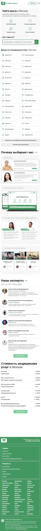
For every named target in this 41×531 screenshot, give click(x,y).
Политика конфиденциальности (12, 458)
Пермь (16, 509)
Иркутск (4, 509)
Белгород (5, 491)
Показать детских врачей (20, 144)
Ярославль (30, 513)
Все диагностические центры (11, 469)
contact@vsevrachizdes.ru (21, 528)
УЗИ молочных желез (7, 386)
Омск (16, 503)
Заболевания (6, 474)
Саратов (29, 483)
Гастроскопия (5, 373)
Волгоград (5, 499)
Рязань (17, 513)
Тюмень (29, 499)
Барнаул (4, 489)
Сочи (28, 489)
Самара (29, 481)
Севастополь (31, 485)
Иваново (4, 505)
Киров (16, 487)
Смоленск (30, 487)
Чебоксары (30, 507)
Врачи (4, 471)
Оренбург (17, 505)
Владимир (5, 497)
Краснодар (18, 489)
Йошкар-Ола (5, 511)
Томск (29, 495)
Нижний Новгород (20, 499)
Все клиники (6, 466)
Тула (28, 497)
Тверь (29, 493)
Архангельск (5, 485)
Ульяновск (30, 501)
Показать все (20, 411)
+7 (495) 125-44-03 (32, 441)
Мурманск (17, 497)
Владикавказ (6, 495)
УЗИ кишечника (5, 399)
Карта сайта (5, 456)
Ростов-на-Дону (19, 511)
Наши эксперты (7, 453)
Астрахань (5, 487)
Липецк (17, 493)
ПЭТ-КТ (3, 397)
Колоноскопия (5, 391)
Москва (4, 481)
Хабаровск (30, 505)
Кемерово (18, 485)
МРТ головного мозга (7, 378)
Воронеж (5, 501)
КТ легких (4, 371)
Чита (28, 511)
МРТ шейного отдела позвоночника (11, 380)
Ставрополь (30, 491)
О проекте (5, 451)
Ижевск (4, 507)
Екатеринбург (6, 503)
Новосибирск (18, 501)
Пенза (16, 507)
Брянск (4, 493)
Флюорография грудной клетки (10, 403)
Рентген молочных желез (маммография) (13, 406)
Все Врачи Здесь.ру (4, 440)
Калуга (16, 483)
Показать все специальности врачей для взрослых (20, 140)
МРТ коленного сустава (8, 384)
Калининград (18, 481)
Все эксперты (20, 356)
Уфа (28, 503)
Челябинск (30, 509)
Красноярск (18, 491)
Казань (4, 513)
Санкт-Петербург (7, 483)
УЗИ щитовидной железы (8, 393)
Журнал (19, 284)
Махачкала (17, 495)
